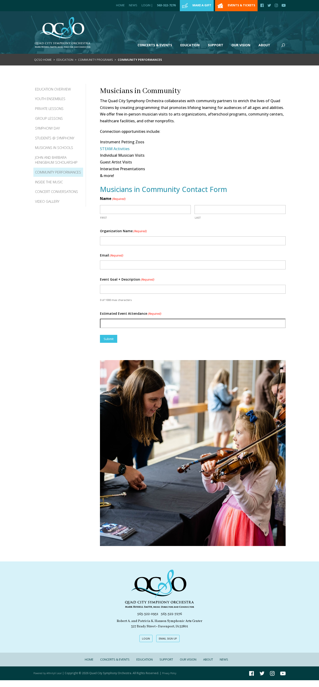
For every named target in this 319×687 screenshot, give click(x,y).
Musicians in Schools (54, 147)
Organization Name (123, 231)
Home (120, 5)
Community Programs (95, 60)
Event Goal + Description (127, 279)
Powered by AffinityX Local (47, 673)
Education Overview (53, 89)
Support (215, 45)
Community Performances (58, 172)
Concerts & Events (155, 45)
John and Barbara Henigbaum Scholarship (56, 160)
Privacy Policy (169, 673)
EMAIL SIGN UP (168, 638)
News (133, 5)
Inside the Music (49, 182)
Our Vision (240, 45)
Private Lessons (49, 108)
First (103, 217)
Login (147, 5)
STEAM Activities (115, 148)
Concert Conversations (56, 191)
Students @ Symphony (54, 138)
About (264, 45)
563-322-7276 (166, 5)
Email (111, 255)
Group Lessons (49, 118)
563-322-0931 (147, 614)
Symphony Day (47, 128)
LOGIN (146, 638)
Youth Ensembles (50, 98)
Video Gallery (47, 201)
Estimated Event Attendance (130, 313)
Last (198, 217)
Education (190, 45)
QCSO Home (43, 60)
